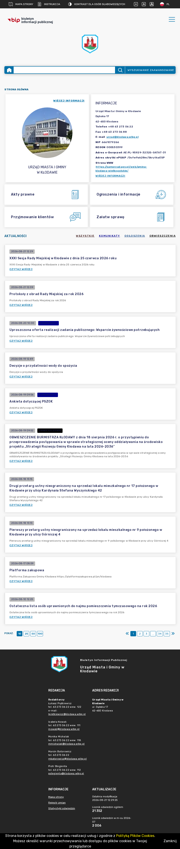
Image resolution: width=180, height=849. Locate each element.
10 (19, 633)
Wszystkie (85, 235)
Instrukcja (52, 4)
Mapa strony (24, 4)
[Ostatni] (173, 633)
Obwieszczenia (162, 235)
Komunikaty (109, 235)
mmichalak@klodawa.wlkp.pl (66, 743)
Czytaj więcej (21, 269)
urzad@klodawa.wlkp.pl (122, 136)
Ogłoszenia (134, 235)
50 (33, 633)
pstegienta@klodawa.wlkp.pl (66, 773)
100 (40, 633)
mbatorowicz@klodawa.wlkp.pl (67, 758)
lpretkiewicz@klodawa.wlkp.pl (67, 714)
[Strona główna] (9, 70)
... (153, 633)
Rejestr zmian (57, 802)
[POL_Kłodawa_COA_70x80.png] (90, 44)
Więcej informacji (110, 175)
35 (167, 633)
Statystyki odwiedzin (61, 808)
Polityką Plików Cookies (135, 836)
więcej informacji (69, 100)
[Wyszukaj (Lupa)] (120, 70)
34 (160, 633)
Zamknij (170, 841)
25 (26, 633)
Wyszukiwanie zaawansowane (151, 70)
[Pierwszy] (127, 633)
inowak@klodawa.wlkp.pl (64, 729)
